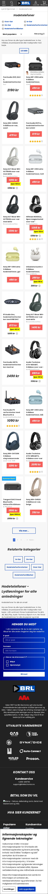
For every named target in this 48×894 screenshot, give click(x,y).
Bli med (24, 674)
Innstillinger (9, 889)
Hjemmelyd (15, 665)
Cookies (30, 828)
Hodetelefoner (25, 9)
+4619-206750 (24, 782)
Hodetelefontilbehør (14, 28)
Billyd (12, 661)
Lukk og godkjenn (26, 889)
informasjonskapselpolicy (14, 861)
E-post (6, 635)
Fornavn (7, 646)
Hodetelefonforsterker (37, 25)
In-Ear (29, 21)
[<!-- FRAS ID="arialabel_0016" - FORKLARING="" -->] (17, 188)
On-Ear (8, 25)
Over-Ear (9, 21)
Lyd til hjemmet (8, 9)
